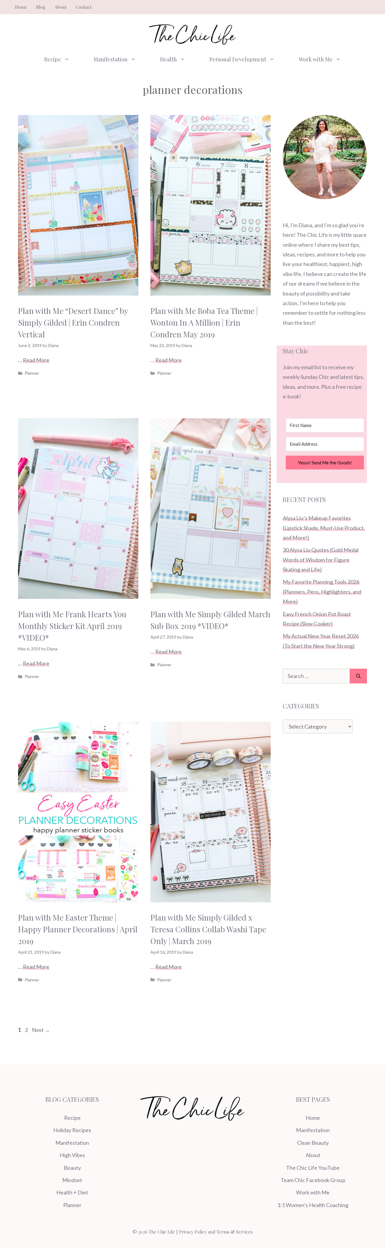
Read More (36, 360)
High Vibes (72, 1155)
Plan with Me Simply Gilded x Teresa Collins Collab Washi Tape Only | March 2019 (208, 929)
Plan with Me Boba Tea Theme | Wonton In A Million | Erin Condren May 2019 (204, 322)
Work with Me (316, 59)
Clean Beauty (313, 1142)
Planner (32, 373)
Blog (40, 7)
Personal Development (237, 59)
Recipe (52, 59)
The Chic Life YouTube (313, 1167)
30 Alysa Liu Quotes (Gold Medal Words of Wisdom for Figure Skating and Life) (321, 560)
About (60, 7)
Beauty (72, 1167)
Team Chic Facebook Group (313, 1180)
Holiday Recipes (72, 1130)
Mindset (72, 1180)
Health (168, 59)
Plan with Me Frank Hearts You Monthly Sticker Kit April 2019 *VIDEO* (72, 626)
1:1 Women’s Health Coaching (312, 1205)
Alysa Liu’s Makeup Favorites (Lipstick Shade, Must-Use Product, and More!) (324, 528)
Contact (84, 7)
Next (41, 1030)
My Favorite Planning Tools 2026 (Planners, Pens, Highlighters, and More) (322, 591)
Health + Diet (72, 1192)
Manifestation (111, 59)
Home (21, 7)
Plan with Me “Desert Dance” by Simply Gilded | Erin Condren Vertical (73, 322)
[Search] (358, 676)
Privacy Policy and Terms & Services (216, 1232)
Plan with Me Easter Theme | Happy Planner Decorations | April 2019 (77, 929)
